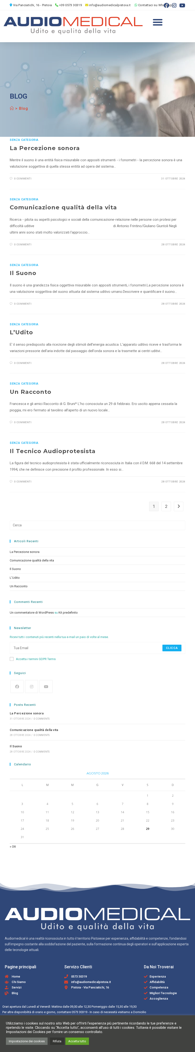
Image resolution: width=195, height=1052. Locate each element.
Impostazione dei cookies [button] (27, 1041)
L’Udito (21, 332)
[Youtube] (46, 686)
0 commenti (23, 178)
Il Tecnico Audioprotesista (53, 451)
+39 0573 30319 (70, 5)
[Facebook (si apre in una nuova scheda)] (166, 5)
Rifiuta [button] (57, 1041)
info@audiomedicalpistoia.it (110, 5)
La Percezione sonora (45, 148)
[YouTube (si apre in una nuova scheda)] (181, 5)
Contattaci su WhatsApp (156, 5)
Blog (23, 108)
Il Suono (23, 273)
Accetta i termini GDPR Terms (36, 659)
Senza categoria (24, 140)
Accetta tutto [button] (77, 1041)
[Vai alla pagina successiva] (178, 506)
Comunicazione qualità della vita (63, 207)
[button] (158, 22)
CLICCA (172, 648)
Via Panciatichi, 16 (26, 5)
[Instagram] (31, 686)
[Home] (12, 108)
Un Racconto (30, 391)
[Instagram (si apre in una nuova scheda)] (174, 5)
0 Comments (41, 718)
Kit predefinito (68, 612)
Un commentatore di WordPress (32, 612)
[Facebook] (17, 686)
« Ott (13, 846)
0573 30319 (79, 1012)
